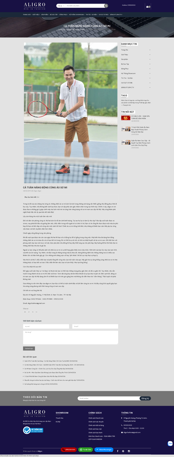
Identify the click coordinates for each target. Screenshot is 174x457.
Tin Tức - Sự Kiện (91, 14)
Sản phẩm (44, 14)
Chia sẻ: (25, 309)
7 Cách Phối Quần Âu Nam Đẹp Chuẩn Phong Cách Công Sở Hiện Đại (140, 129)
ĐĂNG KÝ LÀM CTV (116, 14)
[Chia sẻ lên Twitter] (28, 311)
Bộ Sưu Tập (54, 14)
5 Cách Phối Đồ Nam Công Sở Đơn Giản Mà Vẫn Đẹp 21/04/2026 (45, 376)
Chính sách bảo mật (95, 429)
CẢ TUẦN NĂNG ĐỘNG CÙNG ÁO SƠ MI (45, 187)
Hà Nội (58, 422)
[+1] (36, 311)
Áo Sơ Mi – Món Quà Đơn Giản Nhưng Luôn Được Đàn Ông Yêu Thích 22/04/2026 (50, 372)
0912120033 (131, 5)
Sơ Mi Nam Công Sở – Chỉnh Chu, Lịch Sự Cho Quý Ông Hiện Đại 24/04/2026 (49, 369)
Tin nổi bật (127, 112)
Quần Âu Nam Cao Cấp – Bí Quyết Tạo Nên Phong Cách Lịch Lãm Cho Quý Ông (140, 143)
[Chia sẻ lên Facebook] (25, 311)
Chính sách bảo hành (95, 433)
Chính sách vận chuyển (96, 422)
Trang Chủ (27, 14)
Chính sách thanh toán (96, 418)
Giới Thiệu (36, 14)
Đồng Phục (63, 14)
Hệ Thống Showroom (76, 14)
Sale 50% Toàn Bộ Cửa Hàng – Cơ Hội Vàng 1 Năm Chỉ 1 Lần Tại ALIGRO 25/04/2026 (51, 361)
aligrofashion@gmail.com (132, 432)
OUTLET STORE (103, 14)
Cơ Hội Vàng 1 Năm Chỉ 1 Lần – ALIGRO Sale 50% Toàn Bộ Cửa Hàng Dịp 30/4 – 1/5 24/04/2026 (54, 365)
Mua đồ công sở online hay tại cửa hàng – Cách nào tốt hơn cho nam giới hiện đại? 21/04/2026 (54, 380)
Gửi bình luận (29, 348)
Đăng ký (145, 398)
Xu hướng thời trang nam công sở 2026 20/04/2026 (41, 384)
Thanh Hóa (59, 418)
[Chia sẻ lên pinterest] (32, 311)
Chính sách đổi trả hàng (96, 425)
